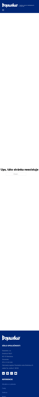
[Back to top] (32, 391)
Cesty (4, 388)
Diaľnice (4, 392)
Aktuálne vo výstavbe (9, 384)
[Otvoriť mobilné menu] (3, 10)
